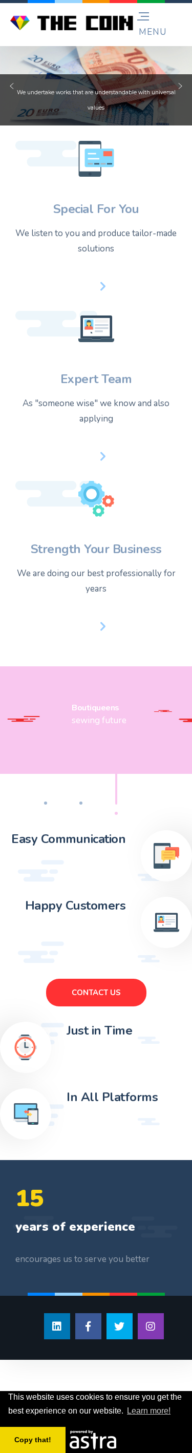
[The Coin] (72, 23)
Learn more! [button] (148, 1410)
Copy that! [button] (32, 1440)
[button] (12, 86)
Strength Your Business (96, 549)
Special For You (96, 209)
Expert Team (96, 379)
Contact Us (96, 992)
